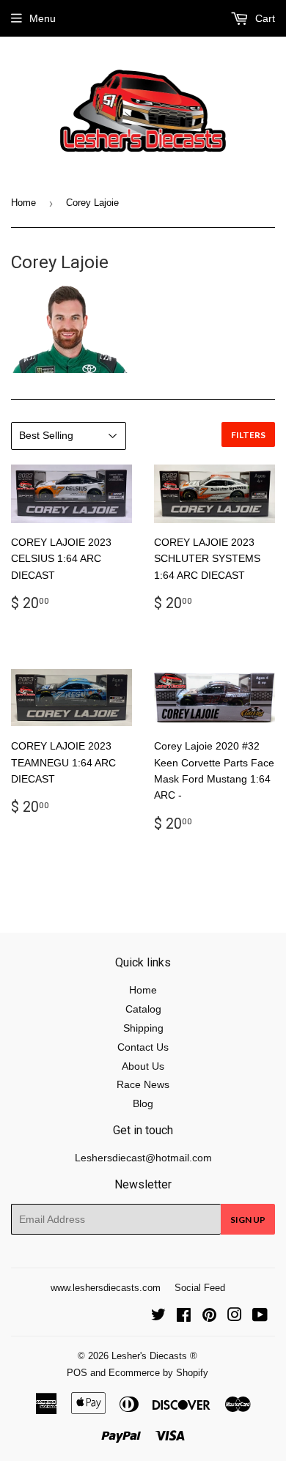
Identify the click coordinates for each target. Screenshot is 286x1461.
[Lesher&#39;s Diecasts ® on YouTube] (260, 1317)
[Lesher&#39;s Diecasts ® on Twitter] (158, 1317)
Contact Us (143, 1047)
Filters (248, 434)
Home (23, 202)
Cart (263, 18)
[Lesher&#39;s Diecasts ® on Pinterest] (209, 1317)
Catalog (143, 1009)
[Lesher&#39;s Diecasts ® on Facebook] (183, 1317)
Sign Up (247, 1219)
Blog (143, 1103)
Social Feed (200, 1287)
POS (77, 1372)
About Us (143, 1066)
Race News (143, 1084)
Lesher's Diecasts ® (154, 1355)
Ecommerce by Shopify (158, 1372)
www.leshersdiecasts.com (106, 1287)
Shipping (143, 1028)
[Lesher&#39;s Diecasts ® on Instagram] (234, 1317)
